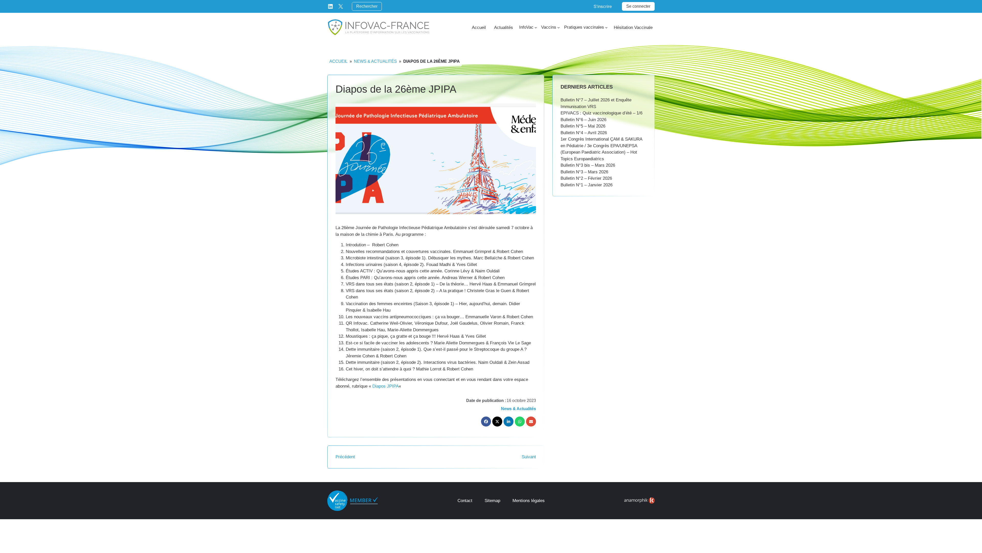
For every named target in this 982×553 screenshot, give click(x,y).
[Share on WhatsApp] (520, 422)
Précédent (345, 456)
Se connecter (638, 6)
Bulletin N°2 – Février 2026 (586, 178)
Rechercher (366, 6)
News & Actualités (375, 61)
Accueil (338, 61)
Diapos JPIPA (385, 386)
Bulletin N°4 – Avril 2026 (584, 132)
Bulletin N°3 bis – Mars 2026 (588, 165)
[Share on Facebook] (486, 422)
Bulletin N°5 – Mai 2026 (583, 126)
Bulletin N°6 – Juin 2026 (583, 119)
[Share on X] (497, 422)
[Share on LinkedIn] (509, 422)
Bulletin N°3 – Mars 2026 (584, 171)
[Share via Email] (531, 422)
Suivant (529, 456)
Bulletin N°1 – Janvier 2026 (586, 185)
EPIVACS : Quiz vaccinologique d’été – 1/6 (601, 113)
